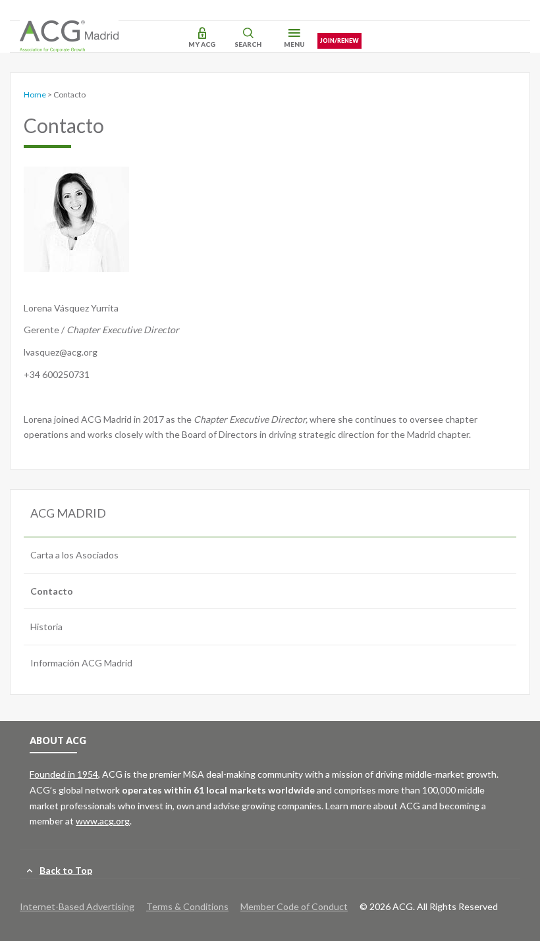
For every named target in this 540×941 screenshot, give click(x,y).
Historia (46, 626)
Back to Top (66, 870)
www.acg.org (103, 820)
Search (247, 44)
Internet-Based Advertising (77, 906)
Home (35, 94)
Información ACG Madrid (81, 662)
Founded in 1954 (64, 774)
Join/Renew (339, 40)
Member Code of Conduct (294, 906)
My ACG (201, 44)
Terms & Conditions (187, 906)
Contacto (51, 591)
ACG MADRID (68, 513)
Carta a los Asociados (74, 554)
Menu (294, 44)
